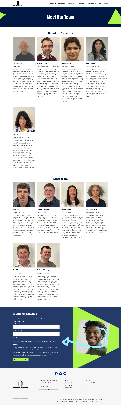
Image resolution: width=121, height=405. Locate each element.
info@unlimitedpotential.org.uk (48, 389)
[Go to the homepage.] (18, 6)
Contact (106, 3)
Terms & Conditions (91, 383)
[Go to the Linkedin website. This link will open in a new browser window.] (60, 374)
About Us (67, 380)
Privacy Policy (89, 380)
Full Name (16, 323)
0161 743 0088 (43, 386)
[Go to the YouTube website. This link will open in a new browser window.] (64, 374)
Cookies (88, 385)
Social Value (81, 3)
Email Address (17, 330)
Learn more (23, 355)
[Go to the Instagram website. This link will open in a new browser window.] (56, 374)
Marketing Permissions (19, 337)
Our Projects (71, 3)
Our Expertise (61, 3)
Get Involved (91, 3)
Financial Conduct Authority (94, 399)
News (99, 3)
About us (52, 3)
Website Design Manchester (20, 398)
